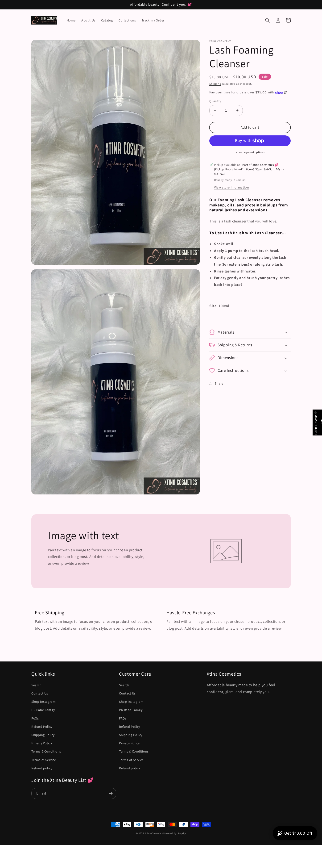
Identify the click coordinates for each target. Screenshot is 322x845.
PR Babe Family (43, 710)
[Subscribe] (111, 793)
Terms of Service (43, 760)
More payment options (249, 152)
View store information (231, 187)
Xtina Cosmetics (154, 833)
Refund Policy (41, 726)
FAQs (35, 718)
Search (36, 685)
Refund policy (41, 768)
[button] (267, 20)
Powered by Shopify (174, 833)
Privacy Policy (41, 743)
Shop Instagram (43, 701)
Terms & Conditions (46, 751)
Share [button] (219, 383)
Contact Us (39, 693)
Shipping (215, 83)
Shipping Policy (43, 735)
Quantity (215, 101)
